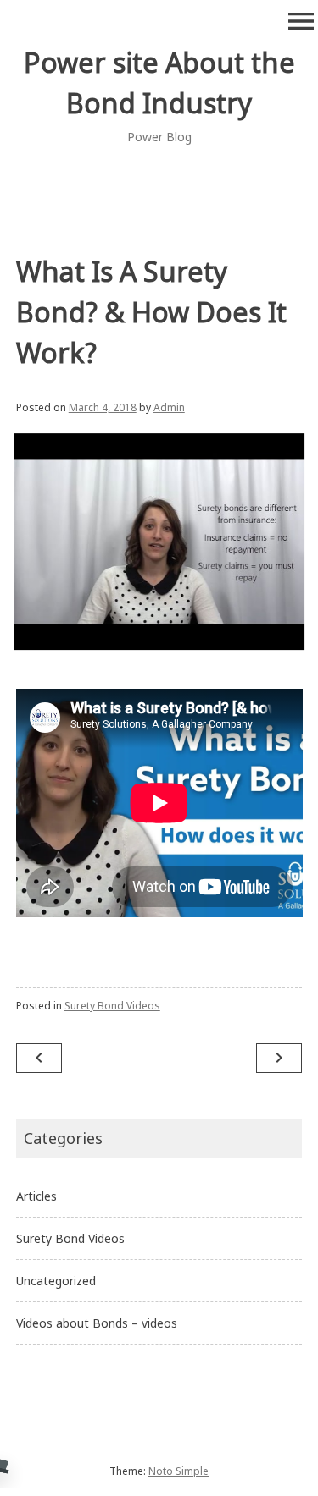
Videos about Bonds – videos (96, 1323)
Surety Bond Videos (112, 1005)
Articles (36, 1196)
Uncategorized (56, 1281)
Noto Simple (178, 1471)
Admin (169, 407)
